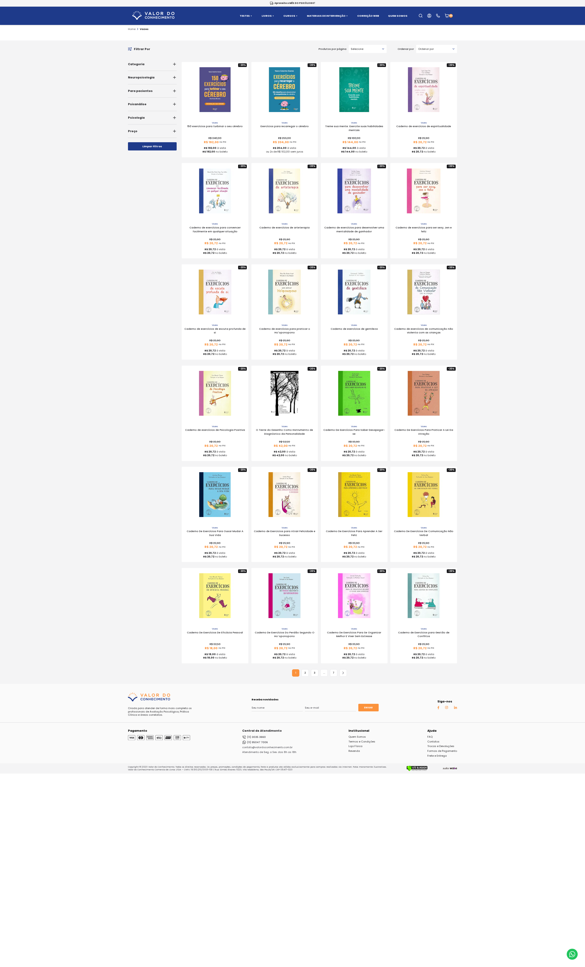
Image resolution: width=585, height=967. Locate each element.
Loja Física (355, 746)
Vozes (144, 29)
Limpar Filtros (152, 146)
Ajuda (431, 731)
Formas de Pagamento (442, 751)
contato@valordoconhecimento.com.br (267, 747)
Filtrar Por (142, 49)
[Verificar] (417, 770)
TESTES (245, 16)
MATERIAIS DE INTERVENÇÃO (326, 16)
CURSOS (289, 16)
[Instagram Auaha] (446, 708)
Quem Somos (357, 737)
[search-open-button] (420, 15)
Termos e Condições (361, 741)
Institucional (358, 731)
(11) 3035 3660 (256, 737)
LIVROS (267, 16)
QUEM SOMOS (397, 16)
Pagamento (137, 731)
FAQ (430, 737)
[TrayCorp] (453, 768)
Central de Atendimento (262, 731)
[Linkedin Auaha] (455, 708)
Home (132, 29)
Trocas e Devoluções (440, 746)
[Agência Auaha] (446, 768)
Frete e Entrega (437, 756)
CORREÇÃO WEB (368, 16)
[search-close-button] (576, 18)
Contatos (433, 741)
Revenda (354, 751)
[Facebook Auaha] (438, 708)
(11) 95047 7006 (257, 742)
